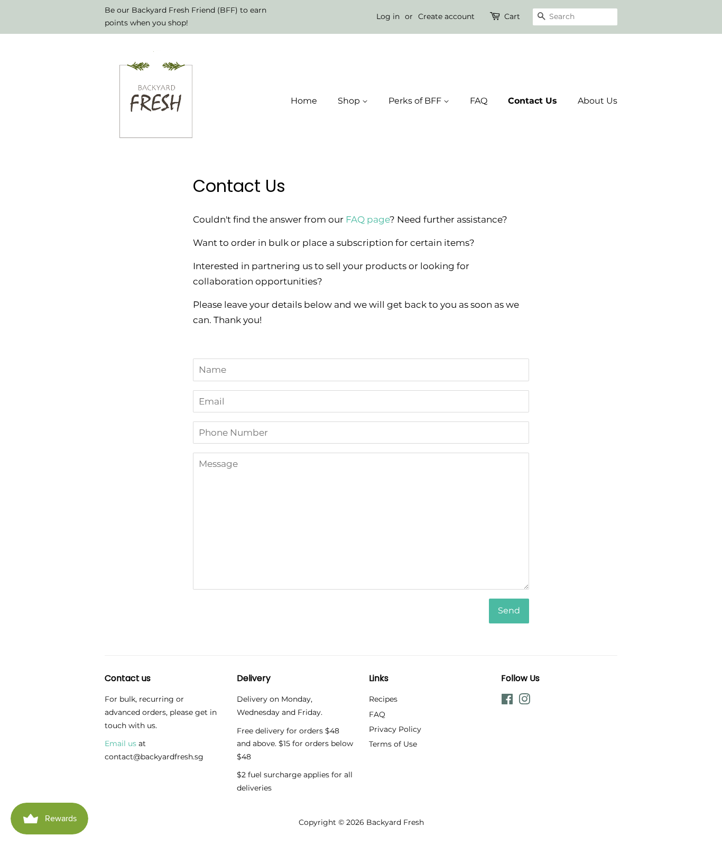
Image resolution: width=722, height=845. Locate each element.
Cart (512, 16)
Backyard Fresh (395, 822)
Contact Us (532, 101)
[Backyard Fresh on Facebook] (507, 701)
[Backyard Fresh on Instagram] (524, 701)
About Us (597, 101)
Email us (120, 743)
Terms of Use (393, 744)
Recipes (383, 699)
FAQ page (368, 219)
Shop (350, 101)
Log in (388, 16)
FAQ (478, 101)
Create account (446, 16)
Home (304, 101)
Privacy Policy (395, 729)
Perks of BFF (415, 101)
